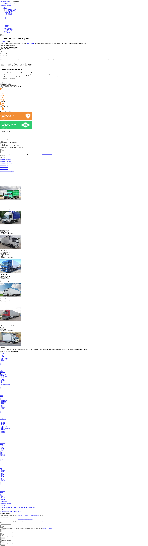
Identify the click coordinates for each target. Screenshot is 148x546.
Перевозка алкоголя (9, 13)
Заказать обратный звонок (5, 5)
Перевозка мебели (8, 14)
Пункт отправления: (4, 47)
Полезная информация (7, 28)
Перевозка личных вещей (10, 10)
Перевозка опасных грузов (10, 9)
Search (2, 35)
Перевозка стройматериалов (10, 11)
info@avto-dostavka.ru (4, 1)
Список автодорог (8, 30)
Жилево (28, 43)
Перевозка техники (9, 19)
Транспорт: (2, 49)
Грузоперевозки (6, 31)
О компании (5, 24)
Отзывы (6, 27)
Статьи (6, 26)
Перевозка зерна (8, 17)
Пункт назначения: (4, 48)
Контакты (5, 22)
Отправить (3, 155)
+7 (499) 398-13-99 (4, 3)
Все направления (3, 501)
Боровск (32, 43)
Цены (4, 21)
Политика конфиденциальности (6, 521)
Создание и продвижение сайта (37, 521)
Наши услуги (5, 8)
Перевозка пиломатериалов (10, 16)
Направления (7, 32)
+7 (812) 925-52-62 (21, 519)
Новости (6, 25)
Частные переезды (8, 12)
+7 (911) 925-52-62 (28, 519)
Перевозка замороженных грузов (11, 15)
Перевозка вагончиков (9, 18)
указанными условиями (47, 154)
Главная (4, 7)
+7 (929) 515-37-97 (11, 3)
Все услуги (2, 505)
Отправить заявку (6, 57)
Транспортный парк (9, 29)
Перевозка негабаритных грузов (11, 20)
